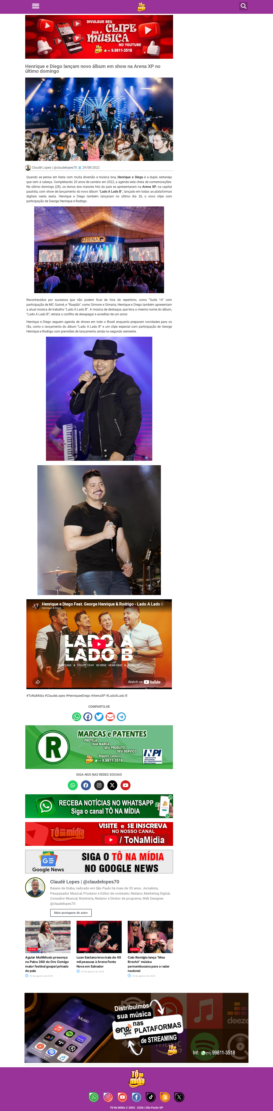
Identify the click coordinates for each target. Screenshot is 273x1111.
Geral (32, 949)
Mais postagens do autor (71, 913)
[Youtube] (126, 785)
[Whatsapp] (73, 785)
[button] (36, 6)
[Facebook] (86, 785)
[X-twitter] (112, 785)
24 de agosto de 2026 (41, 976)
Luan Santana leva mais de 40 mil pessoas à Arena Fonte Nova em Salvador (99, 961)
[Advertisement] (213, 47)
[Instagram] (99, 785)
